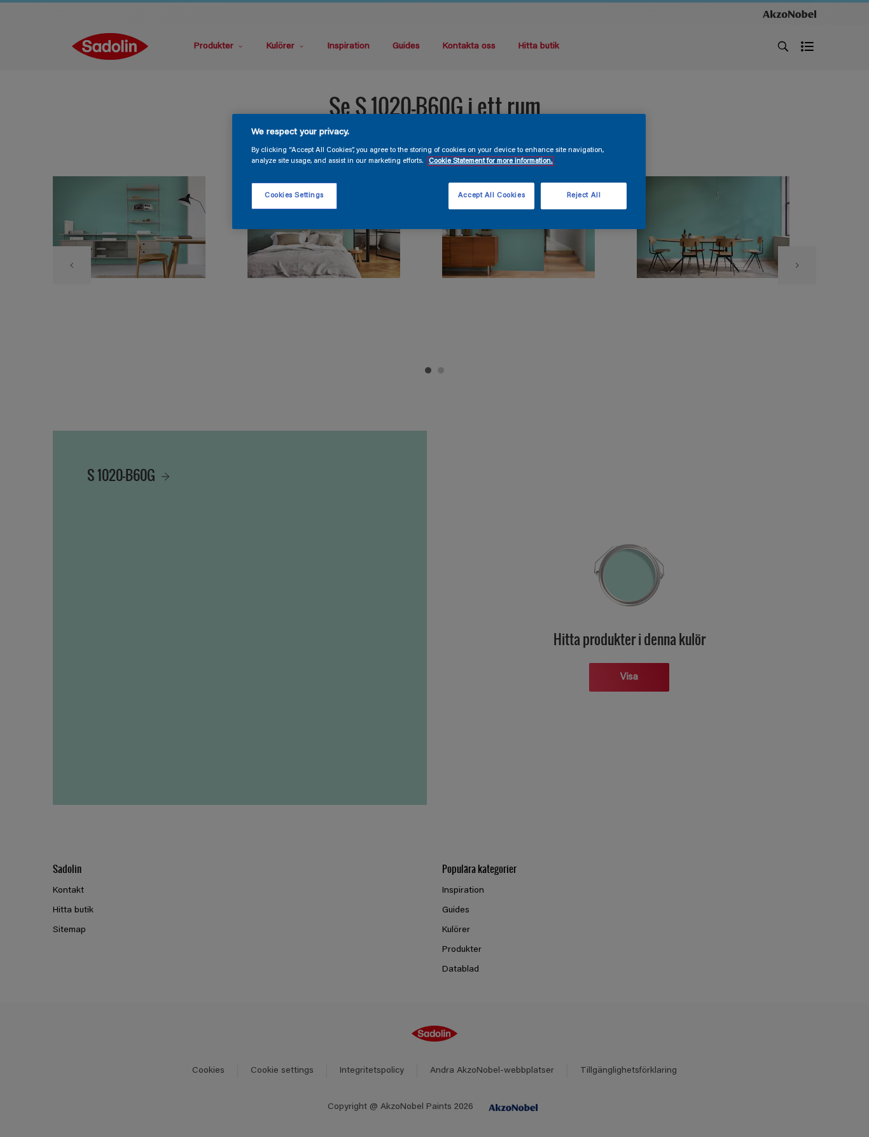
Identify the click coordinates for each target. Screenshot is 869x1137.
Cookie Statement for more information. (491, 161)
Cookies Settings (294, 195)
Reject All (584, 195)
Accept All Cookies (491, 195)
